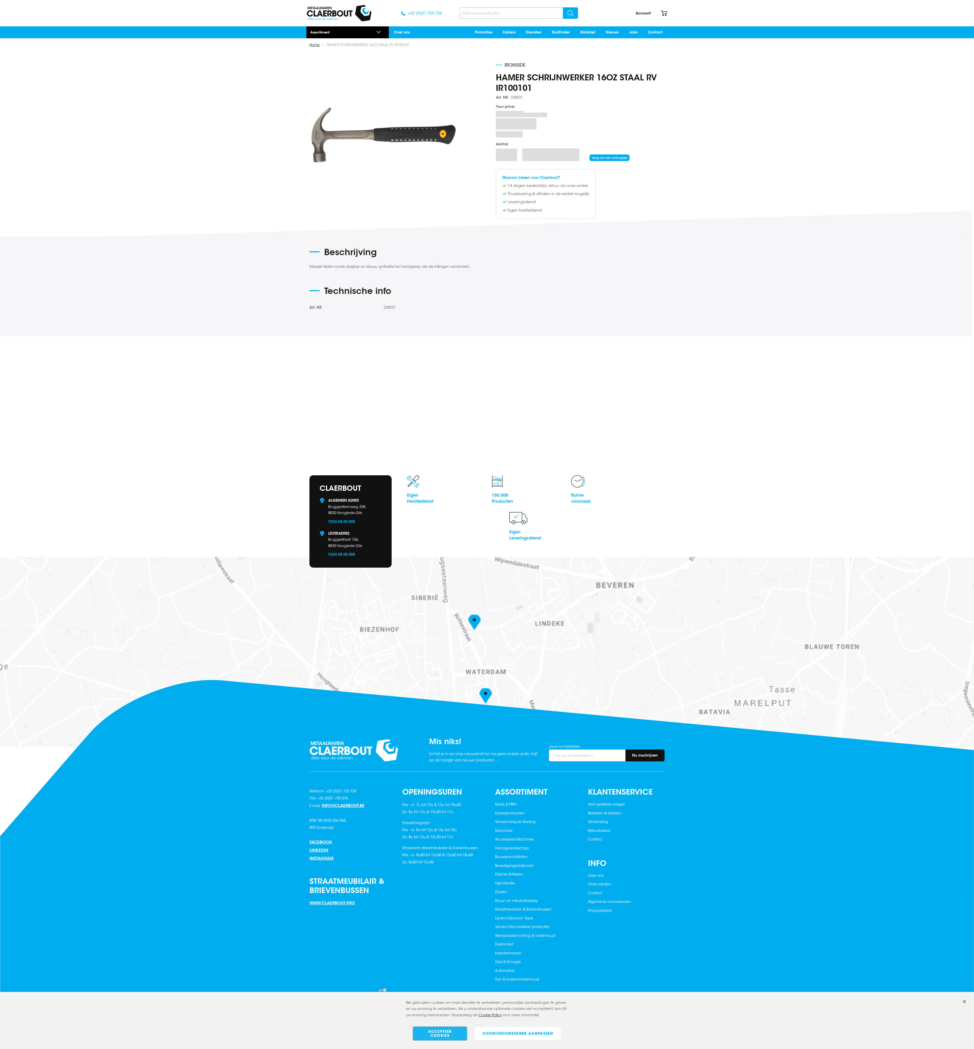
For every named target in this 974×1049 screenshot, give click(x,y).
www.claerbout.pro (332, 903)
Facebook (320, 842)
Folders (509, 32)
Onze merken (599, 884)
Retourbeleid (599, 830)
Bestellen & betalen (604, 813)
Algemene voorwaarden (609, 901)
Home (314, 45)
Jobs (633, 32)
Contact (655, 32)
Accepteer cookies (439, 1033)
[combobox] (519, 13)
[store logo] (339, 13)
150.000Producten (502, 498)
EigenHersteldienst (420, 498)
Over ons (402, 32)
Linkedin (318, 850)
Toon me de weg (341, 521)
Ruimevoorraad (580, 498)
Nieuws (612, 32)
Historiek (588, 32)
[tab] (408, 254)
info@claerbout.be (343, 805)
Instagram (321, 858)
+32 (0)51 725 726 (425, 13)
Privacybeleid (600, 910)
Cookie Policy (490, 1015)
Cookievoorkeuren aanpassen (517, 1033)
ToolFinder (561, 32)
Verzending (598, 821)
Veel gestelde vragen (606, 804)
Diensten (534, 32)
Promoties (484, 32)
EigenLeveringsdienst (525, 535)
